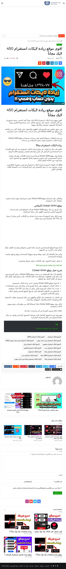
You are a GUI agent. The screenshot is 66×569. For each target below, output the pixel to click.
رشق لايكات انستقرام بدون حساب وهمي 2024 (19, 340)
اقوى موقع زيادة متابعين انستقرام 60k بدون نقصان (53, 437)
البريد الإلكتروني (58, 481)
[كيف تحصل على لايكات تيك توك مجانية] (48, 521)
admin (57, 58)
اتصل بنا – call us (24, 566)
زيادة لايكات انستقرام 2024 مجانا (50, 355)
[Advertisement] (33, 20)
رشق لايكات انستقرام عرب (52, 348)
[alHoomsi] (52, 3)
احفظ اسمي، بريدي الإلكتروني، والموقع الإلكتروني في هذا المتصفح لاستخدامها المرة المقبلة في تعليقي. (37, 488)
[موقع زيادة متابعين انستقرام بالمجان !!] (18, 545)
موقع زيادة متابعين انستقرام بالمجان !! (48, 35)
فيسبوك (42, 566)
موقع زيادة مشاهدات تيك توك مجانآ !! (48, 555)
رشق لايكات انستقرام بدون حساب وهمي (48, 340)
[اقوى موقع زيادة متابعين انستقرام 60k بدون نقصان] (53, 430)
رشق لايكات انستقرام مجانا (52, 352)
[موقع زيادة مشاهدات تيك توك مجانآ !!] (48, 545)
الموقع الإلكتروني (28, 481)
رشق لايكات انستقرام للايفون (32, 348)
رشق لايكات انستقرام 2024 (35, 337)
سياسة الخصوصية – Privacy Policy (10, 566)
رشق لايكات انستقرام (54, 337)
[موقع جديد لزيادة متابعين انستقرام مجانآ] (13, 430)
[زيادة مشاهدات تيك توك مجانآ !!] (18, 521)
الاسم (60, 475)
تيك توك (31, 566)
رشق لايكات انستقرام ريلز (31, 344)
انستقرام (53, 41)
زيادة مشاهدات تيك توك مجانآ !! (20, 532)
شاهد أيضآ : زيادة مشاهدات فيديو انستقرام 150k (49, 265)
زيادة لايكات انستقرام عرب (29, 355)
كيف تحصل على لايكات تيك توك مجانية (48, 532)
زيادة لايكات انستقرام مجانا (52, 359)
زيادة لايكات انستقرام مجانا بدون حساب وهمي (28, 359)
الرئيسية (59, 41)
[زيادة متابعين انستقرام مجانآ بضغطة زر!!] (33, 430)
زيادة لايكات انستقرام (34, 352)
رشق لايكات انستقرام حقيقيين (51, 344)
